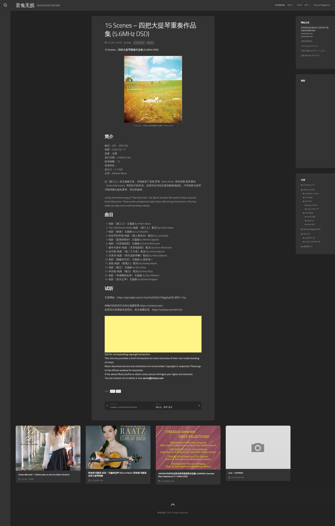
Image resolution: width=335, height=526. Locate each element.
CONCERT (308, 238)
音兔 (129, 42)
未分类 (306, 246)
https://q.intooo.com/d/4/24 (167, 309)
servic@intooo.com (153, 378)
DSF (118, 391)
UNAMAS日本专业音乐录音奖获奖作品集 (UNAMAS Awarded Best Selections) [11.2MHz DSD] (186, 475)
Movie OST (311, 209)
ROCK (309, 224)
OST (306, 5)
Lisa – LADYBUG (235, 473)
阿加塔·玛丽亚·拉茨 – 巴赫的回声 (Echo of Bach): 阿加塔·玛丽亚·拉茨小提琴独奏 (117, 474)
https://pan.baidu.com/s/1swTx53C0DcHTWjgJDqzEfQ (145, 297)
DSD (112, 391)
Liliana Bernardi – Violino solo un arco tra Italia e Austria (43, 474)
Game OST (311, 205)
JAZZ (309, 217)
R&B (309, 221)
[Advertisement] (153, 334)
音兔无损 (25, 5)
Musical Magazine (322, 5)
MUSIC (150, 42)
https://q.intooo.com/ (151, 305)
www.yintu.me (307, 33)
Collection (307, 185)
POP (289, 5)
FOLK (299, 5)
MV (304, 234)
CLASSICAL (280, 5)
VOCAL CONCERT (311, 242)
